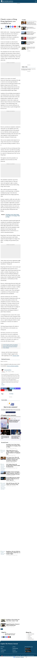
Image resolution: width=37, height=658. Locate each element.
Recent (9, 371)
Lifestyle (2, 651)
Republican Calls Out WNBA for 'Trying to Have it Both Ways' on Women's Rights (13, 552)
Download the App (29, 646)
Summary (3, 371)
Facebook (3, 384)
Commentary (3, 650)
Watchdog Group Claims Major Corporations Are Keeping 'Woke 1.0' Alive (28, 69)
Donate (14, 650)
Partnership (30, 637)
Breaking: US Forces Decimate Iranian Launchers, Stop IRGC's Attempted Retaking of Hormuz (31, 33)
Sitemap (20, 655)
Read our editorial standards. (13, 365)
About (14, 646)
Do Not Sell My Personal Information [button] (30, 655)
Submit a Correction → (4, 361)
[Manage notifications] (2, 656)
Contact (12, 371)
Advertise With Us (31, 639)
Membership (15, 648)
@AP (2, 383)
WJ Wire (11, 393)
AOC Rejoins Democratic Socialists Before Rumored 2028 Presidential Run (13, 465)
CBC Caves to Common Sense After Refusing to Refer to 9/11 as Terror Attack (31, 38)
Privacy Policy (17, 655)
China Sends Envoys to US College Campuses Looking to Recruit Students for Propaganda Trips (13, 452)
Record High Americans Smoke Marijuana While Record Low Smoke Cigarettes (31, 43)
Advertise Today (15, 355)
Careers (29, 636)
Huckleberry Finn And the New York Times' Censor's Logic (31, 48)
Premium (2, 646)
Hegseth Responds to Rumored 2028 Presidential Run (31, 28)
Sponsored (15, 651)
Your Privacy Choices (19, 657)
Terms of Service (24, 655)
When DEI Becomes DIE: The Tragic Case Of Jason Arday (12, 484)
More (7, 371)
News (2, 648)
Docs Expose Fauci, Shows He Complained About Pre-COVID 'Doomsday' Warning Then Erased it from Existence (31, 23)
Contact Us (30, 635)
